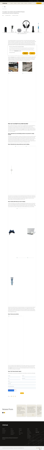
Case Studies (20, 430)
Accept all (32, 53)
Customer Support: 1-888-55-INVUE (37, 432)
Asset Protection (4, 430)
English (41, 449)
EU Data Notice (12, 434)
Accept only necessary (25, 53)
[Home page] (4, 3)
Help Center (28, 430)
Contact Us (37, 430)
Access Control (3, 431)
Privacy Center (12, 430)
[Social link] (37, 448)
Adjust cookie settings (12, 52)
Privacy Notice (12, 431)
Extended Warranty (29, 436)
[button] (23, 415)
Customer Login (28, 431)
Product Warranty (29, 435)
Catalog (19, 434)
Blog (19, 431)
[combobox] (39, 1)
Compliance (28, 434)
